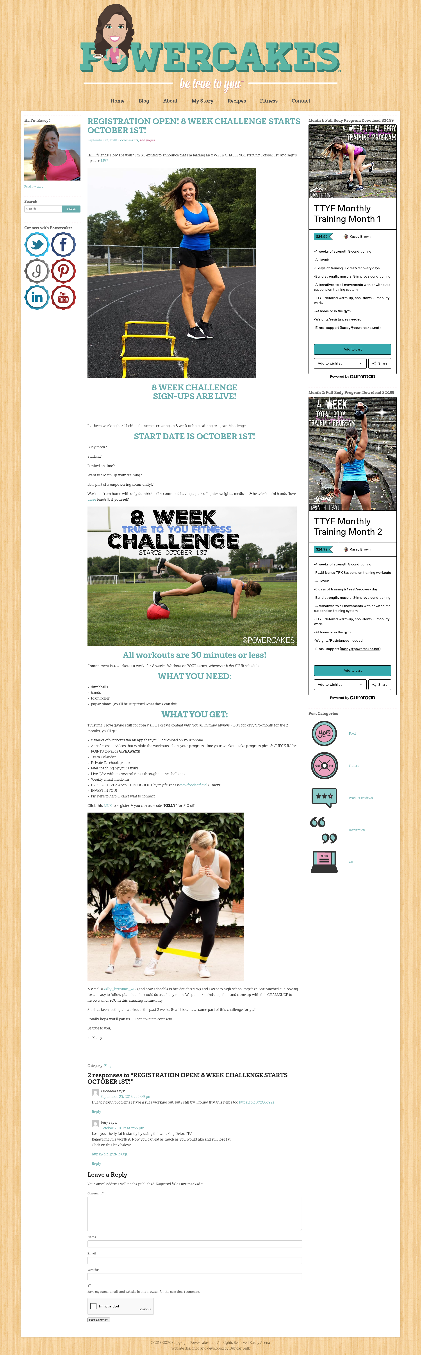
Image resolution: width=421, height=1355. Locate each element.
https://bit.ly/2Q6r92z (256, 1102)
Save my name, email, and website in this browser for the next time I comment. (143, 1291)
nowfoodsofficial (193, 785)
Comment (95, 1193)
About (170, 101)
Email (91, 1253)
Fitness (269, 101)
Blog (144, 101)
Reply (96, 1112)
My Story (203, 101)
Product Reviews (361, 798)
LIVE (105, 161)
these (91, 499)
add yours (147, 140)
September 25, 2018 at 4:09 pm (126, 1097)
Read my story (33, 186)
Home (118, 101)
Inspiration (357, 830)
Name (91, 1237)
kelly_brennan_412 (119, 989)
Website (93, 1270)
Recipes (237, 101)
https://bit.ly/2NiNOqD (110, 1154)
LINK (108, 806)
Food (352, 733)
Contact (301, 101)
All (351, 862)
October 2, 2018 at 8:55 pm (122, 1128)
